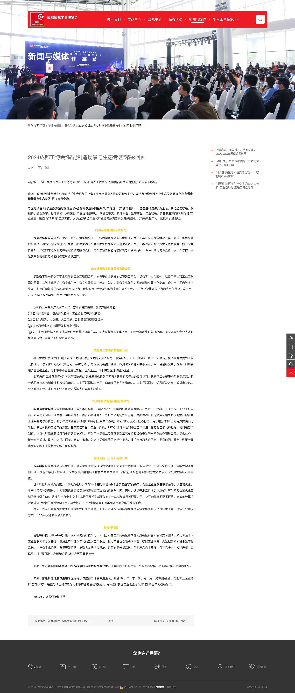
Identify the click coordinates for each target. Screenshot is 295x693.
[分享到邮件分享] (47, 167)
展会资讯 (70, 126)
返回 (111, 621)
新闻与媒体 (55, 126)
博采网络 (262, 687)
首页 (42, 126)
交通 (195, 666)
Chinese (258, 6)
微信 (38, 666)
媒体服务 (261, 666)
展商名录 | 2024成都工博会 (170, 621)
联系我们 (230, 666)
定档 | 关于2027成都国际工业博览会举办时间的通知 (237, 163)
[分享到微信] (40, 167)
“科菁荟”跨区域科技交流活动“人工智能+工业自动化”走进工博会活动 (237, 185)
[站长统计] (160, 687)
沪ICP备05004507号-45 (106, 687)
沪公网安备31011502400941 (139, 687)
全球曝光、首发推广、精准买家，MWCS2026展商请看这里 (235, 151)
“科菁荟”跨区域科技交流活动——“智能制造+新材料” (237, 174)
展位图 (102, 666)
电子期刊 (72, 666)
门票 (133, 666)
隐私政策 (171, 687)
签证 (164, 666)
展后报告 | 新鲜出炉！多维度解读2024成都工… (63, 621)
